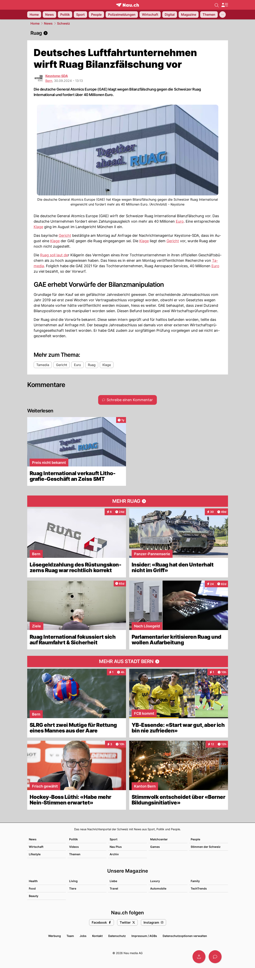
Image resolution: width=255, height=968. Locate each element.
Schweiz (63, 23)
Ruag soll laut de (54, 255)
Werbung (54, 936)
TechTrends (199, 888)
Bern (48, 81)
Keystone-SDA (56, 76)
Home (35, 23)
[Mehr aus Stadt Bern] (127, 661)
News (48, 23)
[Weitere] (222, 14)
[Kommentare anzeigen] (215, 956)
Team (70, 936)
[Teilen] (199, 956)
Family (195, 881)
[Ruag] (127, 33)
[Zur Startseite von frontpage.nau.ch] (127, 5)
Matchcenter (159, 839)
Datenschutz (117, 936)
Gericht (65, 235)
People (195, 839)
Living (73, 881)
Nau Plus (116, 846)
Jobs (83, 936)
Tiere (72, 888)
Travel (114, 888)
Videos (74, 846)
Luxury (155, 881)
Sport (113, 839)
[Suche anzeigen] (217, 4)
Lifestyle (35, 854)
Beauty (33, 896)
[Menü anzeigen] (224, 5)
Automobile (158, 888)
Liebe (113, 881)
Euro (180, 221)
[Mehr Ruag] (127, 501)
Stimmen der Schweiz (206, 846)
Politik (73, 839)
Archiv (114, 854)
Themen (74, 854)
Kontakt (97, 936)
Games (155, 846)
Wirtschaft (36, 846)
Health (33, 881)
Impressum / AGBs (144, 936)
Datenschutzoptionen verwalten (185, 936)
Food (32, 888)
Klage (38, 227)
